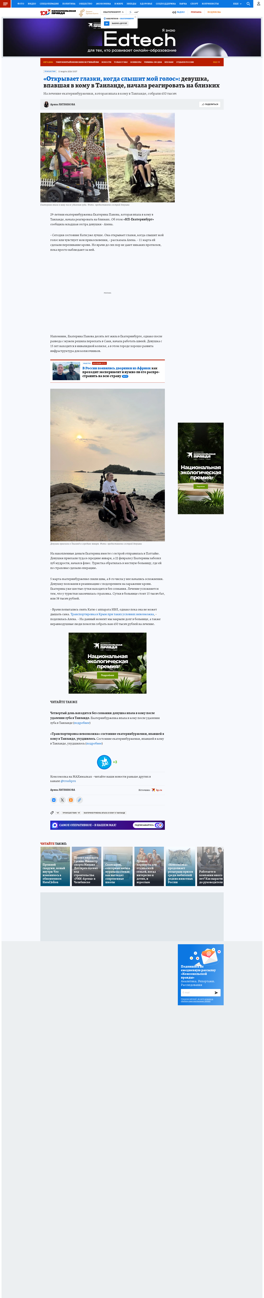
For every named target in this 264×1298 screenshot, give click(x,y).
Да (107, 23)
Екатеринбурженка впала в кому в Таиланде (104, 813)
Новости (106, 62)
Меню (5, 4)
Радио (181, 12)
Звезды (131, 3)
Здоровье (146, 3)
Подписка (214, 12)
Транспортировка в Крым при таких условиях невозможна (112, 614)
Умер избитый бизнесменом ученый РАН (77, 62)
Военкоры (135, 62)
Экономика (103, 3)
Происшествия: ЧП (71, 813)
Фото (20, 3)
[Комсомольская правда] (58, 12)
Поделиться (211, 104)
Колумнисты (210, 3)
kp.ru (159, 790)
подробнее (82, 723)
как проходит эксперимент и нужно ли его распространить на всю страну (121, 372)
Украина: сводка (153, 62)
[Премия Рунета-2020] (87, 12)
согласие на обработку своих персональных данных (197, 1000)
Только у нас (121, 62)
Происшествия (50, 71)
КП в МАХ (169, 62)
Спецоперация (49, 3)
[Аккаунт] (258, 4)
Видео (32, 3)
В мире (118, 3)
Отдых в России (185, 62)
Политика (68, 3)
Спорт (194, 3)
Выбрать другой (119, 23)
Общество (85, 3)
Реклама (196, 12)
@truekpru (68, 781)
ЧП (58, 813)
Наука (183, 3)
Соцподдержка (166, 3)
